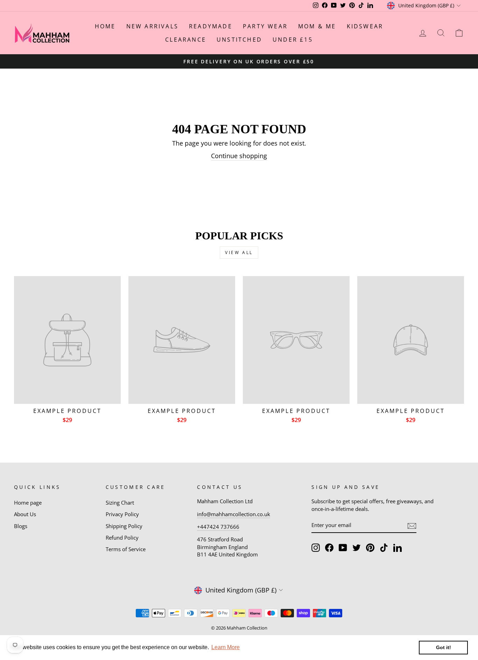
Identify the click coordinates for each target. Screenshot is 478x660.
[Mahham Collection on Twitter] (356, 547)
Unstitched (239, 39)
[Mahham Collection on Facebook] (329, 547)
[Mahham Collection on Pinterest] (370, 547)
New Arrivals (152, 26)
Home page (28, 502)
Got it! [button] (443, 647)
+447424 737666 (218, 526)
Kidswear (365, 26)
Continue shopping (239, 156)
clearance (185, 39)
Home (105, 26)
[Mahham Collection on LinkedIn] (397, 547)
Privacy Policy (122, 514)
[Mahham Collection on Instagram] (315, 547)
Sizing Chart (120, 502)
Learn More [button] (225, 647)
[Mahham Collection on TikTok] (384, 547)
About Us (25, 514)
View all (239, 252)
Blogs (20, 525)
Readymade (210, 26)
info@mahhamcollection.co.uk (233, 514)
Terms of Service (126, 549)
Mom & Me (317, 26)
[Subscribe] (411, 525)
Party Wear (265, 26)
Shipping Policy (124, 525)
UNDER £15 (293, 39)
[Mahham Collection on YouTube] (343, 547)
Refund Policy (122, 537)
